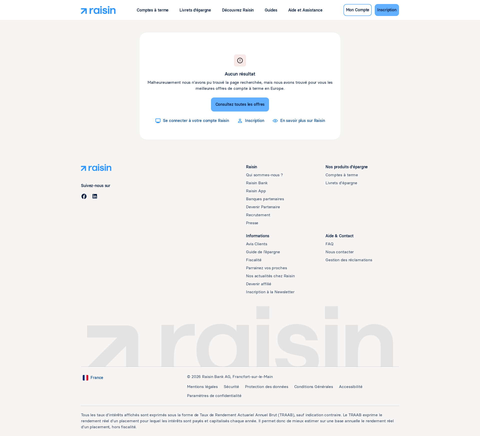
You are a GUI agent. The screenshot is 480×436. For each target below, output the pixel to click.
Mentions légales (202, 386)
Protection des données (266, 386)
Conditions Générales (313, 386)
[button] (152, 10)
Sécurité (231, 386)
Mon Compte (358, 10)
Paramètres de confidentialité (214, 395)
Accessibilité (350, 386)
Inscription (386, 10)
